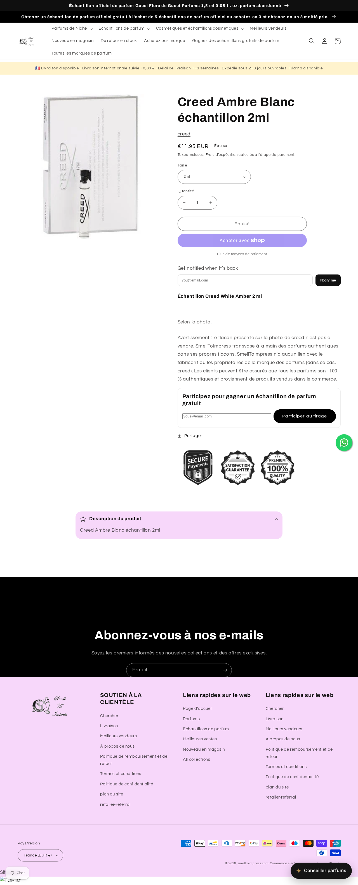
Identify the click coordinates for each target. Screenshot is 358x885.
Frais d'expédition (222, 155)
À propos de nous (117, 746)
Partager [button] (193, 436)
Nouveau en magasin (204, 749)
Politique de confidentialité (126, 784)
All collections (196, 759)
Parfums (191, 719)
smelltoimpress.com (253, 863)
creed (184, 134)
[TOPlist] (10, 880)
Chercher (109, 716)
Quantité (186, 191)
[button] (71, 29)
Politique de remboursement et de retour (133, 760)
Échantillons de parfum (206, 729)
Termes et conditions (120, 774)
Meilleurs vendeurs (118, 736)
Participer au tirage (304, 416)
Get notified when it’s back (208, 268)
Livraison (109, 726)
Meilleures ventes (200, 739)
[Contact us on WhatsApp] (344, 442)
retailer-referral (115, 804)
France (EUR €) (38, 855)
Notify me (328, 280)
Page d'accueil (198, 708)
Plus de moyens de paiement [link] (242, 254)
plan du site (111, 794)
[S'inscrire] (225, 670)
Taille (182, 165)
